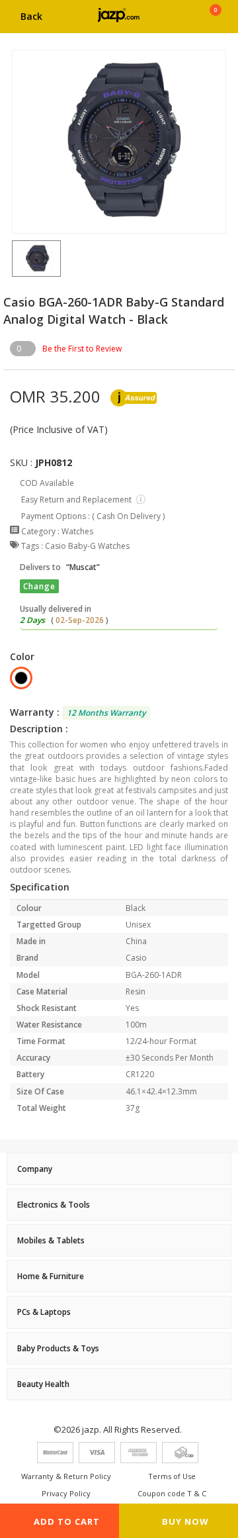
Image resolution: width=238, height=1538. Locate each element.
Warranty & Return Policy (66, 1476)
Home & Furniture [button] (50, 1276)
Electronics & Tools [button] (53, 1204)
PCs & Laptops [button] (44, 1312)
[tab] (119, 1168)
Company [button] (34, 1169)
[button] (12, 258)
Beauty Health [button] (43, 1384)
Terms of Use (172, 1476)
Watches (77, 531)
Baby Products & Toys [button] (58, 1348)
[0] (215, 21)
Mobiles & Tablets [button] (51, 1240)
